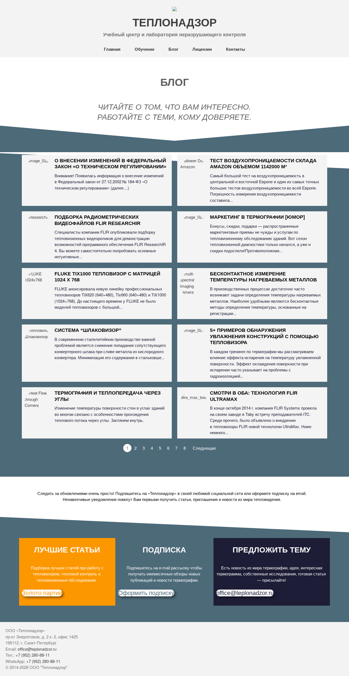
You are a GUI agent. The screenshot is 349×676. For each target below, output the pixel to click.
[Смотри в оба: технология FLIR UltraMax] (193, 403)
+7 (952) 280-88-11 (33, 655)
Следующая (204, 448)
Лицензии (202, 49)
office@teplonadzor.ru (37, 649)
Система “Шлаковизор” (88, 330)
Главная (112, 49)
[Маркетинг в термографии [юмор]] (193, 227)
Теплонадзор (175, 23)
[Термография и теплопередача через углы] (38, 403)
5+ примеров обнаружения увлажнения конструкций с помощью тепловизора (264, 336)
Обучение (144, 49)
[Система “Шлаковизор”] (38, 340)
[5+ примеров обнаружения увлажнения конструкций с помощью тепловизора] (193, 340)
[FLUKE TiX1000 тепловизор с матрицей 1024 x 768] (38, 284)
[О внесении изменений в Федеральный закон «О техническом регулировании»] (38, 171)
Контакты (235, 49)
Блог (173, 49)
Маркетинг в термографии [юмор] (257, 217)
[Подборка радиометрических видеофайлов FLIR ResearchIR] (38, 227)
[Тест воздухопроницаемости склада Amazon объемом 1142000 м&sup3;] (193, 171)
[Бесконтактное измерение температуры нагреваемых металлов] (193, 284)
